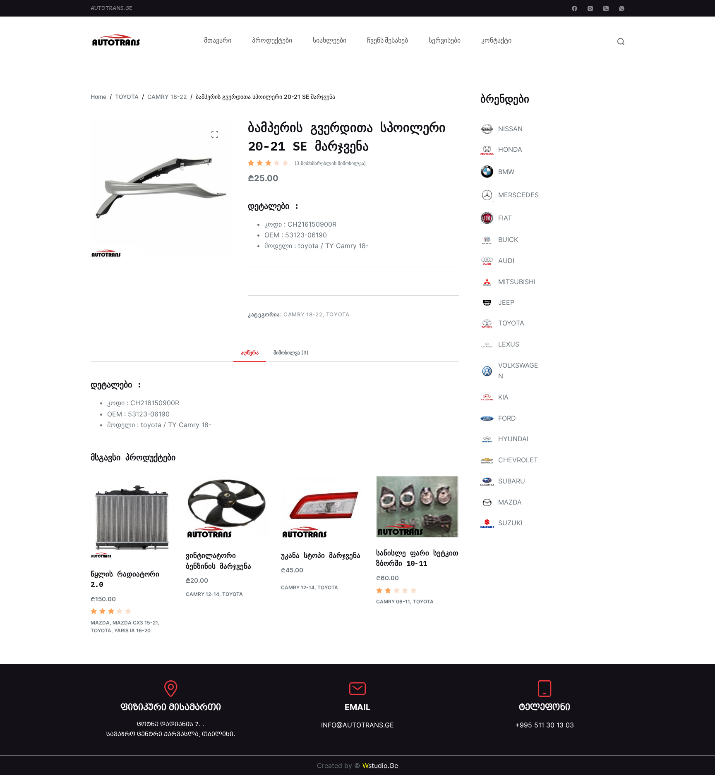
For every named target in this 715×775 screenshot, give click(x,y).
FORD (507, 418)
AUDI (506, 260)
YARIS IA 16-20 (132, 630)
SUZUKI (510, 523)
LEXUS (508, 344)
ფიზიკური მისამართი (170, 707)
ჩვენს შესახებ (387, 41)
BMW (506, 171)
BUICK (508, 239)
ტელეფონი (544, 707)
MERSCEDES (518, 195)
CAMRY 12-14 (202, 594)
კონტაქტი (496, 41)
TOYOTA (338, 314)
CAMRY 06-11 (393, 601)
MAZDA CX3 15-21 (135, 623)
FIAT (505, 218)
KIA (503, 397)
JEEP (506, 302)
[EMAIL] (357, 688)
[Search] (620, 41)
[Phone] (606, 8)
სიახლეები (329, 41)
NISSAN (510, 128)
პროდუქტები (272, 41)
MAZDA (100, 623)
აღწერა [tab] (250, 352)
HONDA (510, 149)
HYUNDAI (513, 439)
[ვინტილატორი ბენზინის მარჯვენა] (227, 508)
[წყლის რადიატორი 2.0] (132, 517)
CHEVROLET (518, 460)
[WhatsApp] (621, 8)
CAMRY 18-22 (302, 314)
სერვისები (445, 41)
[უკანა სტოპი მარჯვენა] (322, 508)
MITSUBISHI (516, 281)
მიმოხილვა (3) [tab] (291, 352)
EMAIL (357, 707)
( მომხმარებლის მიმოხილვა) (330, 163)
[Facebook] (574, 8)
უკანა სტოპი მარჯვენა (320, 555)
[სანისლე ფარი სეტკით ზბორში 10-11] (417, 507)
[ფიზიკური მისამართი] (171, 688)
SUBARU (511, 481)
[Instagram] (590, 8)
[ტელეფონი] (544, 688)
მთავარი (217, 41)
